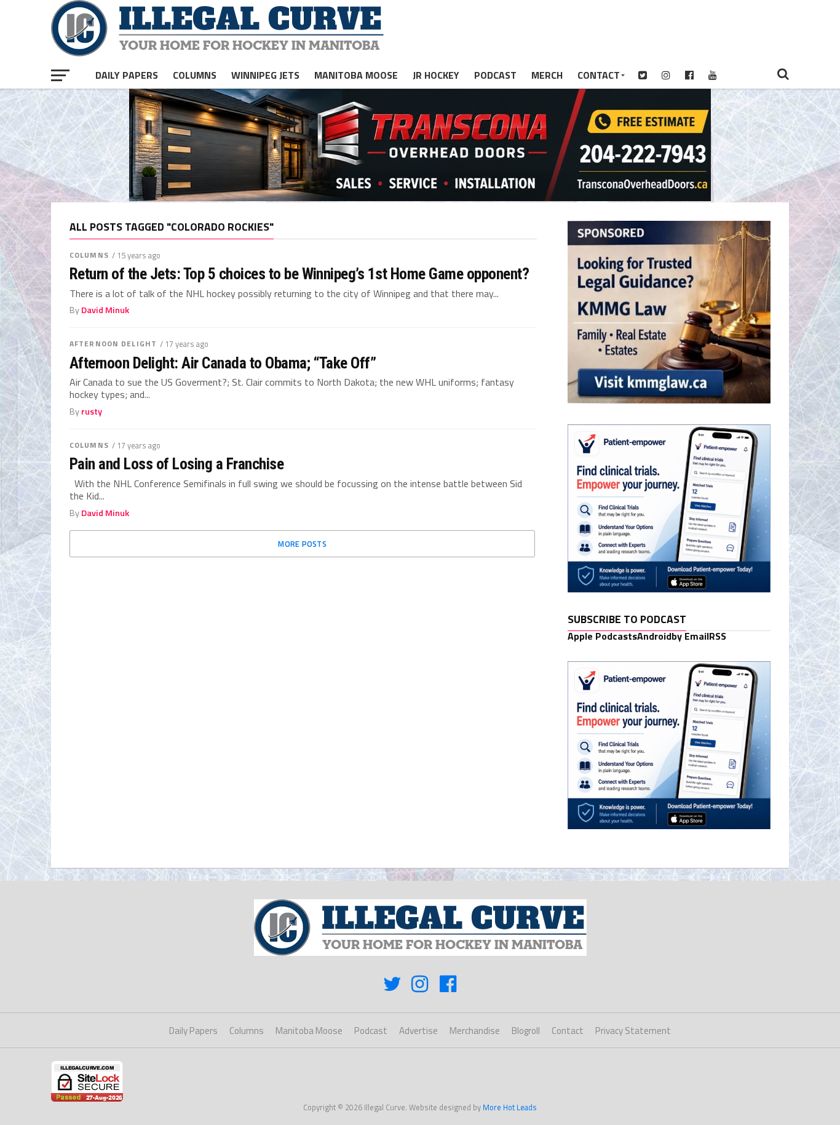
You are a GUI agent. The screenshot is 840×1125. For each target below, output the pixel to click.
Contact (598, 75)
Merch (547, 75)
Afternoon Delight (113, 343)
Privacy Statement (633, 1031)
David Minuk (105, 310)
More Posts (302, 544)
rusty (91, 411)
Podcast (495, 75)
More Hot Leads (510, 1107)
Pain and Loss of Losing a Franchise (176, 463)
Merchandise (475, 1031)
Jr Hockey (436, 75)
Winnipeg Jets (265, 75)
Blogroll (526, 1031)
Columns (194, 75)
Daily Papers (126, 75)
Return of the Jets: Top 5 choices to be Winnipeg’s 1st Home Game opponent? (299, 273)
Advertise (418, 1031)
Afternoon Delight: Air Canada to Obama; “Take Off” (222, 363)
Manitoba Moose (356, 75)
